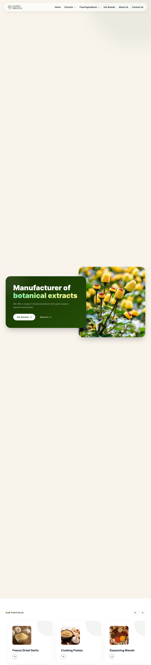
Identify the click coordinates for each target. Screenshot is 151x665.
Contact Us (137, 7)
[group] (30, 642)
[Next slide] (142, 612)
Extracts (69, 7)
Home (58, 7)
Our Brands (109, 7)
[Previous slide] (135, 612)
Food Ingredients (88, 7)
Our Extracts (23, 317)
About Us (123, 7)
